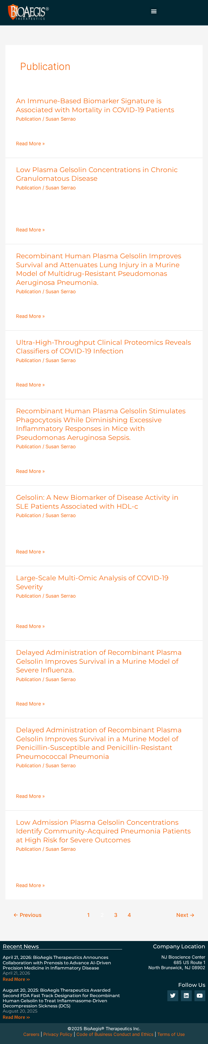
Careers (31, 1034)
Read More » (30, 144)
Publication (28, 119)
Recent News (21, 946)
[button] (154, 11)
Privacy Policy (57, 1034)
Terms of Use (171, 1034)
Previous (27, 915)
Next (185, 915)
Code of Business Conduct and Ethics (114, 1034)
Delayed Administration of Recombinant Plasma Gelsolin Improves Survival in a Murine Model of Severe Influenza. (99, 661)
